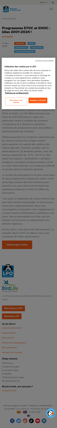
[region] (28, 83)
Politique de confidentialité (16, 93)
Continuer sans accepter (44, 61)
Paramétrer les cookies (16, 101)
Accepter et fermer (38, 100)
